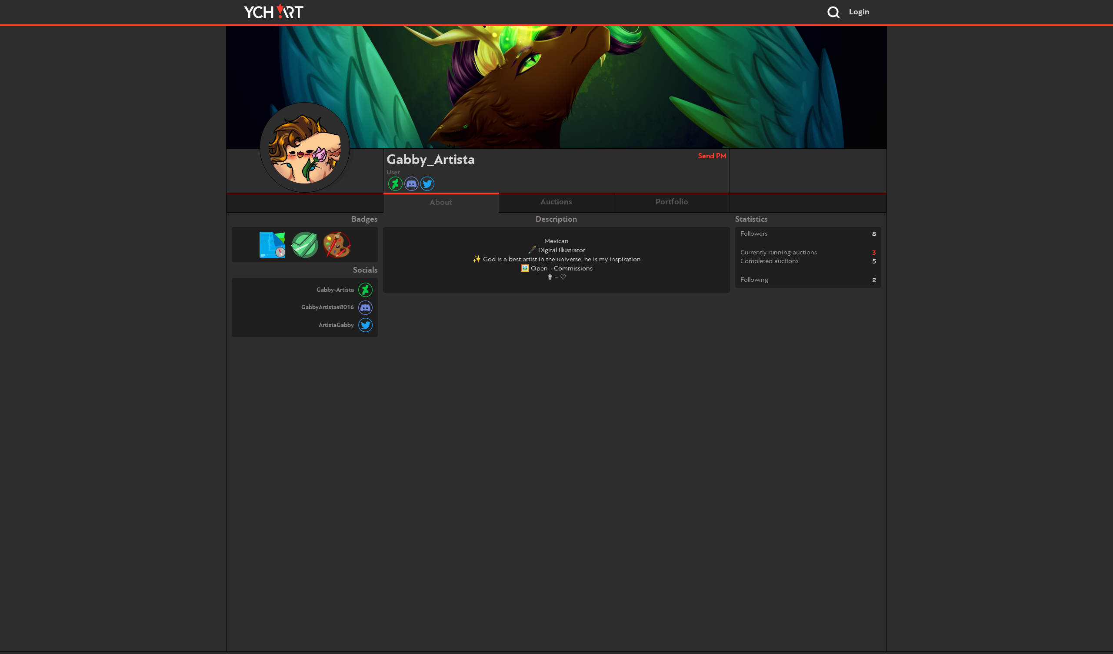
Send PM (712, 156)
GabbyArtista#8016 (327, 307)
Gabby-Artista (335, 290)
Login (859, 12)
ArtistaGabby (336, 325)
